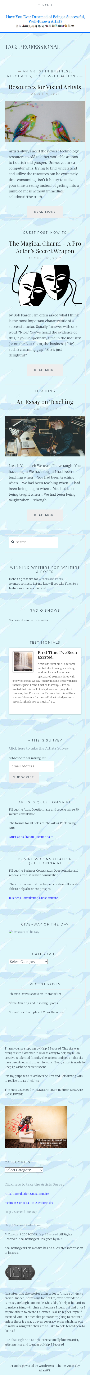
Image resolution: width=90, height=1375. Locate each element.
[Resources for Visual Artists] (45, 140)
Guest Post (35, 233)
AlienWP (44, 1370)
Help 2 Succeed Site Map (21, 1212)
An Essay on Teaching (45, 401)
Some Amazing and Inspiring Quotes (33, 1003)
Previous (72, 709)
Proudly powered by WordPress (32, 1366)
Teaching (45, 391)
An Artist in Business (47, 71)
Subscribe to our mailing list (27, 758)
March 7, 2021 (45, 94)
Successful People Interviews (28, 620)
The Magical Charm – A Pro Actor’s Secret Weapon (45, 247)
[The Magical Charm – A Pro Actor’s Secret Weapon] (45, 304)
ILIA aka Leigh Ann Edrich (22, 1340)
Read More (46, 213)
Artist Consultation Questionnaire (31, 837)
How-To (58, 233)
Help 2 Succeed (47, 1234)
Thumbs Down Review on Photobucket (35, 994)
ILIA (60, 1239)
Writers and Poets (51, 579)
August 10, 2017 (45, 258)
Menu (47, 5)
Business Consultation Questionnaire (33, 898)
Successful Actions (56, 76)
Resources (19, 76)
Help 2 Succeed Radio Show (23, 1225)
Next (76, 709)
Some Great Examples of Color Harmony (36, 1012)
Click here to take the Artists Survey (39, 748)
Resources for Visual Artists (45, 87)
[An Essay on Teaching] (45, 455)
